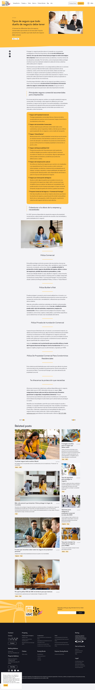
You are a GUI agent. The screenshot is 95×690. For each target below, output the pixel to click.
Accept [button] (5, 685)
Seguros (17, 555)
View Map (12, 666)
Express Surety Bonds (61, 651)
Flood (56, 635)
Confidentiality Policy (79, 661)
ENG (92, 3)
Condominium (40, 635)
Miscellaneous (40, 654)
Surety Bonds (41, 651)
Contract (39, 659)
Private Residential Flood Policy (61, 637)
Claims (29, 3)
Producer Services (41, 3)
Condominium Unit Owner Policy (44, 646)
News (14, 38)
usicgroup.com (31, 413)
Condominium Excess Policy (43, 644)
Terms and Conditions (79, 664)
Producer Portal (72, 3)
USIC (20, 467)
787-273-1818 (62, 413)
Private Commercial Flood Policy (61, 642)
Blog (48, 3)
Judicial (39, 657)
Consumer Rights (78, 662)
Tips (17, 38)
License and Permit (41, 656)
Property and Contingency (28, 635)
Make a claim (24, 654)
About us (34, 3)
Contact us (80, 3)
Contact (12, 643)
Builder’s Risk (25, 637)
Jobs (51, 3)
